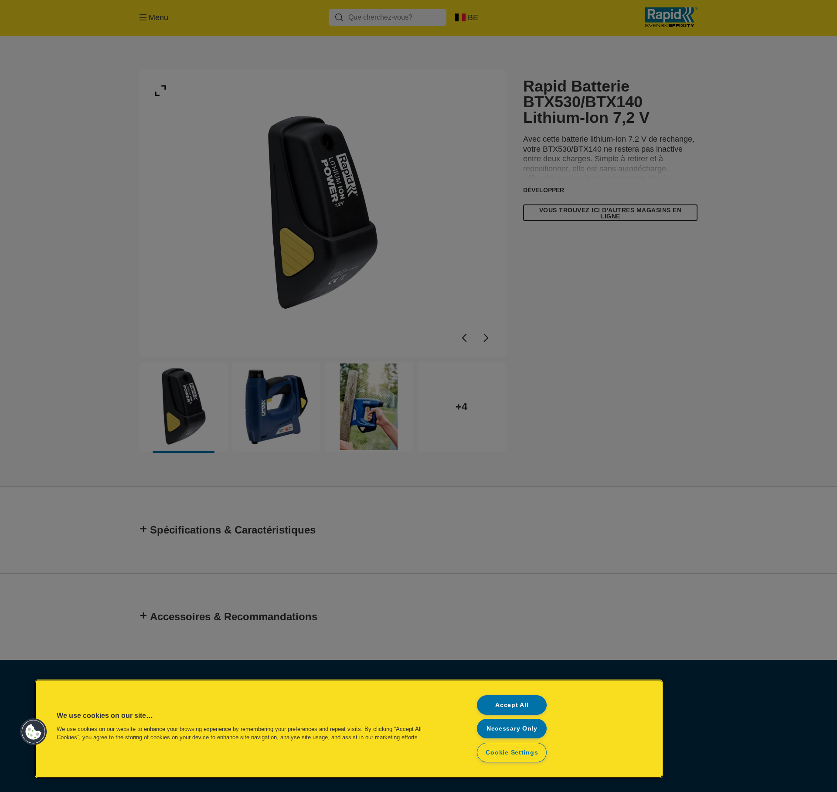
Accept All (511, 704)
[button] (34, 732)
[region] (349, 729)
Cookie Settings (512, 752)
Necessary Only (512, 728)
